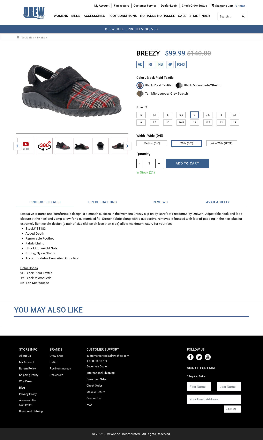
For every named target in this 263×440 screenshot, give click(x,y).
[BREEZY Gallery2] (100, 146)
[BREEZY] (72, 91)
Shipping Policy (28, 374)
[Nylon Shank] (160, 64)
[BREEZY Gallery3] (119, 146)
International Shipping (101, 372)
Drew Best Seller (97, 379)
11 (194, 122)
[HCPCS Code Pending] (169, 64)
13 (234, 122)
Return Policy (27, 368)
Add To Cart (187, 163)
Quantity (143, 154)
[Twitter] (200, 356)
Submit (232, 409)
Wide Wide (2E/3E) (222, 143)
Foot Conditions (122, 16)
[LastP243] (181, 64)
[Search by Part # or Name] (243, 16)
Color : (155, 78)
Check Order (94, 385)
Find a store (121, 5)
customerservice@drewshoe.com (108, 355)
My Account (26, 362)
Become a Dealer (97, 366)
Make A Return (96, 392)
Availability (218, 202)
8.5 (234, 114)
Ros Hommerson (60, 368)
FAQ (89, 404)
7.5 (208, 114)
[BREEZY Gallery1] (82, 146)
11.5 (207, 122)
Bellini (53, 362)
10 (167, 122)
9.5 (154, 122)
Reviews (160, 202)
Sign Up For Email (202, 368)
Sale (182, 16)
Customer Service (145, 5)
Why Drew (25, 381)
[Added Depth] (140, 64)
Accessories (94, 16)
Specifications (102, 202)
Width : (149, 136)
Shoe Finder (199, 16)
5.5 (154, 114)
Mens (75, 16)
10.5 (181, 122)
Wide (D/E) (186, 143)
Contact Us (94, 398)
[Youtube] (208, 356)
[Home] (18, 37)
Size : (141, 107)
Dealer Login (169, 5)
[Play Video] (25, 146)
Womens (61, 16)
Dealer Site (56, 374)
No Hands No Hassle (157, 16)
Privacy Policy (28, 394)
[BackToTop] (252, 436)
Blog (22, 387)
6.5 (181, 114)
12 (221, 122)
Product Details (45, 202)
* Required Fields (196, 376)
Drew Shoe (56, 355)
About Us (25, 355)
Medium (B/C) (152, 143)
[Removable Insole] (150, 64)
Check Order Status (194, 5)
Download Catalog (31, 411)
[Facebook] (191, 356)
